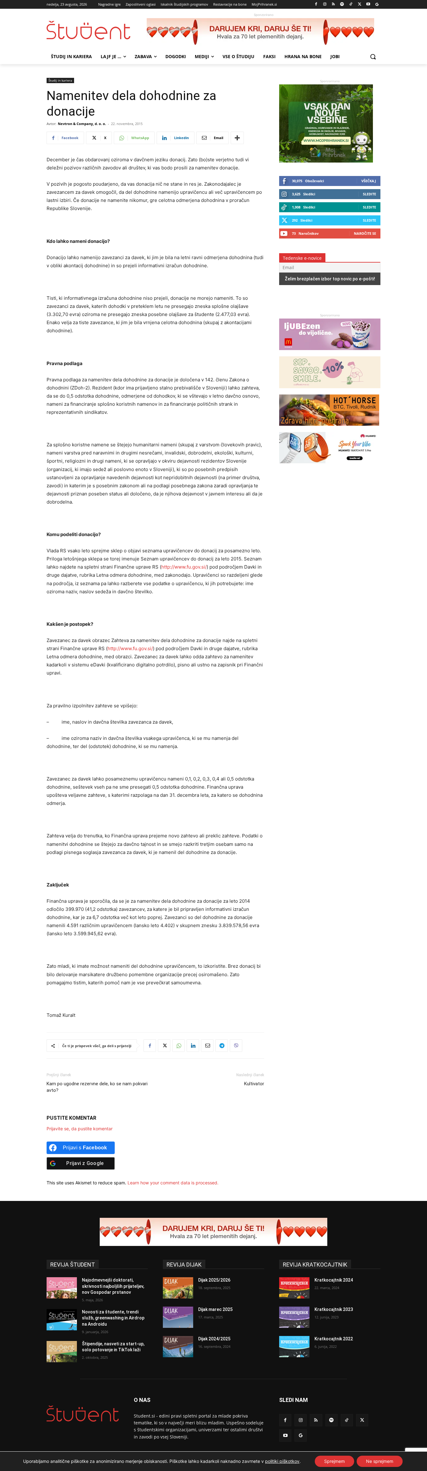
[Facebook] (316, 4)
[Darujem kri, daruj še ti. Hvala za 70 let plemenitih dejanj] (263, 32)
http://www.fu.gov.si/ (184, 567)
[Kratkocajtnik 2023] (294, 1317)
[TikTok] (350, 4)
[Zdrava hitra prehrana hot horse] (329, 429)
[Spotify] (342, 4)
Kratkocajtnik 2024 (333, 1280)
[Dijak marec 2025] (178, 1317)
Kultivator (254, 1084)
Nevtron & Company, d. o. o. (82, 123)
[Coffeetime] (329, 391)
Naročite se (365, 233)
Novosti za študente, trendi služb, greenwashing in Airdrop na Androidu (113, 1318)
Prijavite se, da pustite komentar (80, 1128)
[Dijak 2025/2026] (178, 1287)
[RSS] (333, 4)
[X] (359, 4)
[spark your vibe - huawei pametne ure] (329, 466)
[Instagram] (324, 4)
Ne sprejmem (379, 1461)
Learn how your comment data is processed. (173, 1182)
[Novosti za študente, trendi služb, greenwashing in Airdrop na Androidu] (62, 1319)
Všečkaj (368, 180)
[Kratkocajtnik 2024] (294, 1287)
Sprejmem (334, 1461)
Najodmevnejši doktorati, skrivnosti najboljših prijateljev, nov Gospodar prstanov (113, 1286)
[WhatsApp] (178, 1045)
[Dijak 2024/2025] (178, 1346)
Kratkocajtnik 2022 (333, 1338)
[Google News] (376, 4)
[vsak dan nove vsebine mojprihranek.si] (326, 161)
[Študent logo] (97, 30)
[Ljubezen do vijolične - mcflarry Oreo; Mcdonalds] (329, 353)
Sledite (369, 194)
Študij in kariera (60, 80)
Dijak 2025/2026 (214, 1280)
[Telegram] (221, 1045)
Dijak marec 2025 (215, 1309)
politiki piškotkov (282, 1461)
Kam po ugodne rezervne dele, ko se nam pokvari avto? (97, 1087)
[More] (237, 138)
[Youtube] (368, 4)
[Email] (207, 1045)
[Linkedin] (193, 1045)
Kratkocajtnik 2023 (333, 1309)
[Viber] (236, 1045)
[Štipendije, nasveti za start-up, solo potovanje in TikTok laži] (62, 1351)
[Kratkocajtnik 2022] (294, 1346)
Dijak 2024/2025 (214, 1338)
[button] (372, 56)
